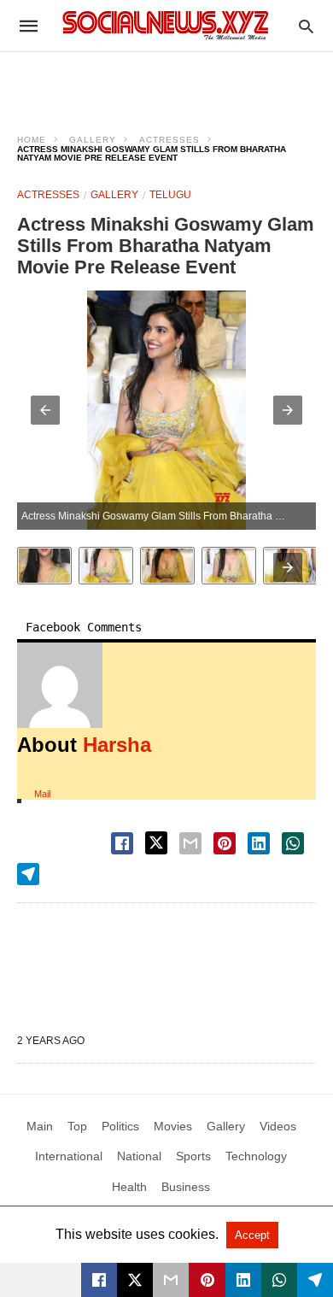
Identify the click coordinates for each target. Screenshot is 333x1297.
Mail (42, 794)
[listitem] (44, 565)
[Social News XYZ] (165, 25)
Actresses (169, 139)
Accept (252, 1235)
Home (31, 139)
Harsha (117, 744)
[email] (171, 1280)
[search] (306, 26)
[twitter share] (156, 842)
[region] (166, 82)
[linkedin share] (259, 843)
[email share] (190, 843)
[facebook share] (122, 843)
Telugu (170, 195)
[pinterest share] (224, 843)
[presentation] (287, 567)
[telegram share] (28, 874)
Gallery (92, 139)
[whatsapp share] (293, 843)
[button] (45, 410)
